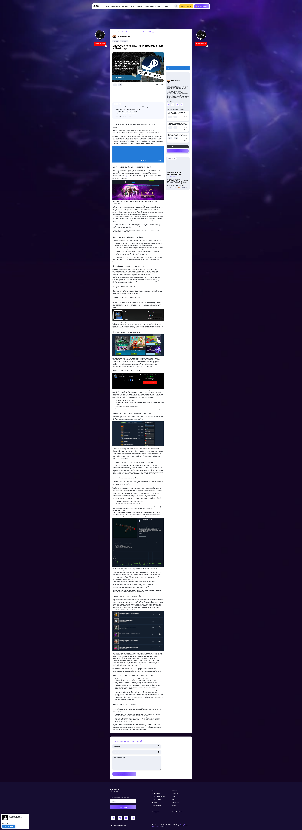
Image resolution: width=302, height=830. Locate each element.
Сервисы (139, 6)
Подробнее (142, 160)
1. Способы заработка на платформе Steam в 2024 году (132, 107)
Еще (158, 6)
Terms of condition (177, 811)
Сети (132, 6)
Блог (107, 6)
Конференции (115, 6)
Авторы (174, 805)
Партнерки (125, 6)
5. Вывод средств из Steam (123, 116)
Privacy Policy (183, 825)
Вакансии (153, 6)
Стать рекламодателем (158, 796)
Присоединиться (8, 826)
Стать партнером (157, 799)
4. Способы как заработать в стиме (126, 113)
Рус (166, 6)
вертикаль (124, 41)
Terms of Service (156, 826)
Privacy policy (155, 811)
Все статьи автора (177, 146)
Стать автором (156, 805)
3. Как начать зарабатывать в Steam (126, 111)
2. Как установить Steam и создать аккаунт (128, 109)
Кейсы (147, 6)
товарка (115, 41)
